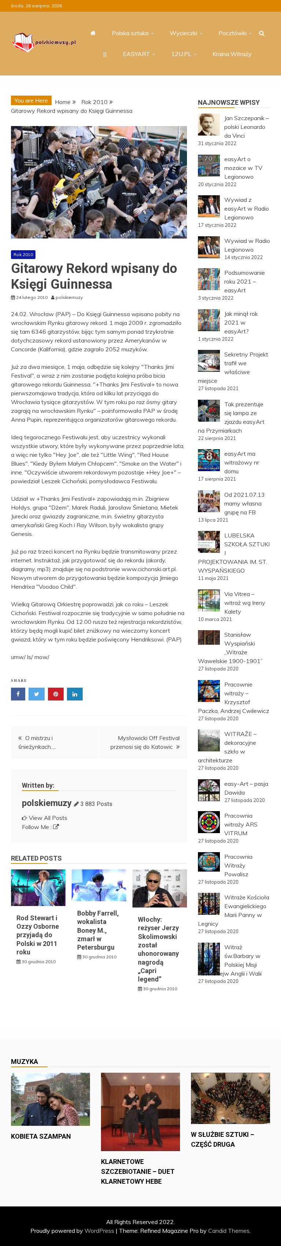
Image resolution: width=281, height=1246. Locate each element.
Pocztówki (232, 33)
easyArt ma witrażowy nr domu (241, 462)
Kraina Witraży (232, 54)
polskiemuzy (47, 803)
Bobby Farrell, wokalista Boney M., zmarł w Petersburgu (98, 930)
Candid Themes (229, 1230)
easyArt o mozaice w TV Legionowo (243, 167)
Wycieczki (183, 33)
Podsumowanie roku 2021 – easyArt (244, 281)
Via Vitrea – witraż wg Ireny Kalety (244, 602)
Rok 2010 (23, 254)
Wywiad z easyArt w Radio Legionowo (246, 208)
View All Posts (48, 817)
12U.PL (181, 54)
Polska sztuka (130, 33)
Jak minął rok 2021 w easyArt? (241, 322)
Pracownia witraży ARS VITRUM (241, 824)
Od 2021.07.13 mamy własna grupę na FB (244, 503)
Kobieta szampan (41, 1136)
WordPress (99, 1230)
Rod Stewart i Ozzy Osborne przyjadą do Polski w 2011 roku (37, 935)
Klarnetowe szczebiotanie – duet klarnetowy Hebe (138, 1171)
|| (105, 54)
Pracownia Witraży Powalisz (238, 865)
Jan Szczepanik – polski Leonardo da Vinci (246, 126)
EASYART (136, 54)
